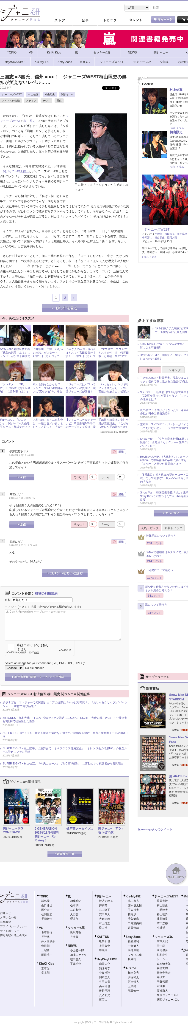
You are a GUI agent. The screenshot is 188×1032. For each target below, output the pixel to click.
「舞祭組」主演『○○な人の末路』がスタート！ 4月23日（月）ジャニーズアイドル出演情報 (48, 354)
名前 (8, 600)
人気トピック (150, 528)
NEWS (72, 945)
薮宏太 (103, 999)
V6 (41, 928)
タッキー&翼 (76, 928)
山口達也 (46, 905)
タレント (135, 20)
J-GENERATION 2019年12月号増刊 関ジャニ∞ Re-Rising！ (47, 834)
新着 (150, 370)
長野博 (45, 937)
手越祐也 (75, 963)
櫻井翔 (74, 918)
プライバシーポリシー (14, 926)
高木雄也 (104, 986)
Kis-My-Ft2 (133, 896)
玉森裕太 (133, 909)
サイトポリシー (9, 931)
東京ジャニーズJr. (168, 995)
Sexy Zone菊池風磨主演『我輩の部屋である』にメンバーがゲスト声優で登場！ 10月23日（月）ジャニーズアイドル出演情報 (15, 358)
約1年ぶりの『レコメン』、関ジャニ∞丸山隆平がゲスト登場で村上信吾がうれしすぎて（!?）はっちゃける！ (15, 427)
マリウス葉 (135, 954)
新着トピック (173, 528)
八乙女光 (104, 995)
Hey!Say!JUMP (107, 959)
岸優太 (161, 977)
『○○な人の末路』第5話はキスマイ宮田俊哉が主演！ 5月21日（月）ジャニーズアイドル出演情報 (81, 356)
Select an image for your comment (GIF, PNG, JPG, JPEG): (45, 663)
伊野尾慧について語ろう (161, 535)
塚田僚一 (133, 990)
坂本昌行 (46, 932)
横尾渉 (132, 914)
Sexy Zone (133, 937)
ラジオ (46, 100)
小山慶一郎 (77, 950)
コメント (11, 607)
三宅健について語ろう (159, 570)
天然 (59, 100)
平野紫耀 (162, 981)
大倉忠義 (104, 918)
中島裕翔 (104, 972)
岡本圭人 (104, 977)
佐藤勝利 (133, 941)
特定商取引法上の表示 (14, 935)
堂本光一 (46, 968)
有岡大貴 (104, 981)
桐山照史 (50, 94)
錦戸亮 (103, 905)
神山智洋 (162, 914)
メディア (31, 100)
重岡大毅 (172, 237)
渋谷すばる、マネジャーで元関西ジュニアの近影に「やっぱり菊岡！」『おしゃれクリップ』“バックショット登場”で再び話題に (65, 704)
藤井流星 (182, 233)
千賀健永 (133, 918)
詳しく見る (177, 128)
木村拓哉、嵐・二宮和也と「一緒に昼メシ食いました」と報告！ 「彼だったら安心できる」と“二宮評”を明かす (48, 427)
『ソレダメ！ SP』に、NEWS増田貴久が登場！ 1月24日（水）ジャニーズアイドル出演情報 (15, 391)
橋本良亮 (133, 972)
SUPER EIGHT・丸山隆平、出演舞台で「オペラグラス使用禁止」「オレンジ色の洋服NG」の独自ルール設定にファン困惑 (65, 750)
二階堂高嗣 (135, 923)
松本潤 (74, 905)
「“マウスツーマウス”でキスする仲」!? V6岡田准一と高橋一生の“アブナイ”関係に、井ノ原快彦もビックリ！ (113, 356)
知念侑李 (104, 968)
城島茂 (45, 900)
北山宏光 (133, 900)
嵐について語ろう (156, 604)
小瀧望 (158, 233)
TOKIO (43, 896)
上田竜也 (104, 945)
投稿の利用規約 (46, 593)
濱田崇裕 (170, 233)
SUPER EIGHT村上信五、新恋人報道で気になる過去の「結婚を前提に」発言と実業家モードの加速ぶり (65, 734)
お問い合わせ (8, 917)
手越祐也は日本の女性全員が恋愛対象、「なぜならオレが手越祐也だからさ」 (113, 425)
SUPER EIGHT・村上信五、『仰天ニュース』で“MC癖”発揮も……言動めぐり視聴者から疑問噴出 (63, 763)
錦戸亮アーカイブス (79, 828)
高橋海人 (162, 990)
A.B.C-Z (131, 968)
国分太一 (46, 909)
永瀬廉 (161, 986)
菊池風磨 (133, 950)
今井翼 (74, 937)
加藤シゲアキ (78, 954)
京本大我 (162, 941)
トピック (110, 20)
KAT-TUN (103, 937)
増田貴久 (75, 959)
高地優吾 (162, 950)
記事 (84, 20)
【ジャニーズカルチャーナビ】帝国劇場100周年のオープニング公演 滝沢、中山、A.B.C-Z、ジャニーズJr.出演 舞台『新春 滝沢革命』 (81, 428)
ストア (59, 20)
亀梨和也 (104, 941)
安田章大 (104, 914)
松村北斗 (162, 954)
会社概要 (5, 922)
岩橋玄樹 (162, 968)
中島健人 (133, 945)
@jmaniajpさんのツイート (155, 829)
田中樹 (161, 945)
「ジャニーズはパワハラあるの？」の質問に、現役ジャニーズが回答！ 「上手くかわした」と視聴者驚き (81, 391)
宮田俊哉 (133, 927)
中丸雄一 (104, 950)
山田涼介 (104, 963)
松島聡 (132, 959)
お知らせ (5, 913)
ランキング (173, 370)
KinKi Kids (46, 963)
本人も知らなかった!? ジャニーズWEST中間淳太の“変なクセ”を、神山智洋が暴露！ (48, 390)
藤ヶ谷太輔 (135, 905)
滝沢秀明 (75, 932)
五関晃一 (133, 986)
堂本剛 (45, 972)
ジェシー (162, 959)
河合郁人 (133, 981)
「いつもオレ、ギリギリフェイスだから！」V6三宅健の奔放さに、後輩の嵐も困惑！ (113, 390)
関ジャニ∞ (67, 94)
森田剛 (45, 945)
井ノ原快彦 (48, 941)
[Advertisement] (163, 649)
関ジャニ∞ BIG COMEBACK (13, 830)
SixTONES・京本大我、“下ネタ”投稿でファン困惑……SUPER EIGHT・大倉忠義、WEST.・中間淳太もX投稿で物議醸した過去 (65, 719)
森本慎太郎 (164, 963)
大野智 (74, 914)
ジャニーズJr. (164, 937)
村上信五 (33, 94)
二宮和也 (75, 909)
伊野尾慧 (104, 990)
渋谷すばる (106, 900)
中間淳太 (147, 237)
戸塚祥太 (133, 977)
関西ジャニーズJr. (168, 999)
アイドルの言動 (11, 100)
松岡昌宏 (46, 914)
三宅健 (45, 950)
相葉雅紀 (75, 900)
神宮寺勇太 (164, 972)
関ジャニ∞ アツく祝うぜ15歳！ (111, 830)
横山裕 (103, 927)
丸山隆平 (104, 909)
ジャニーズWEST (12, 94)
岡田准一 (46, 954)
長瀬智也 (46, 918)
